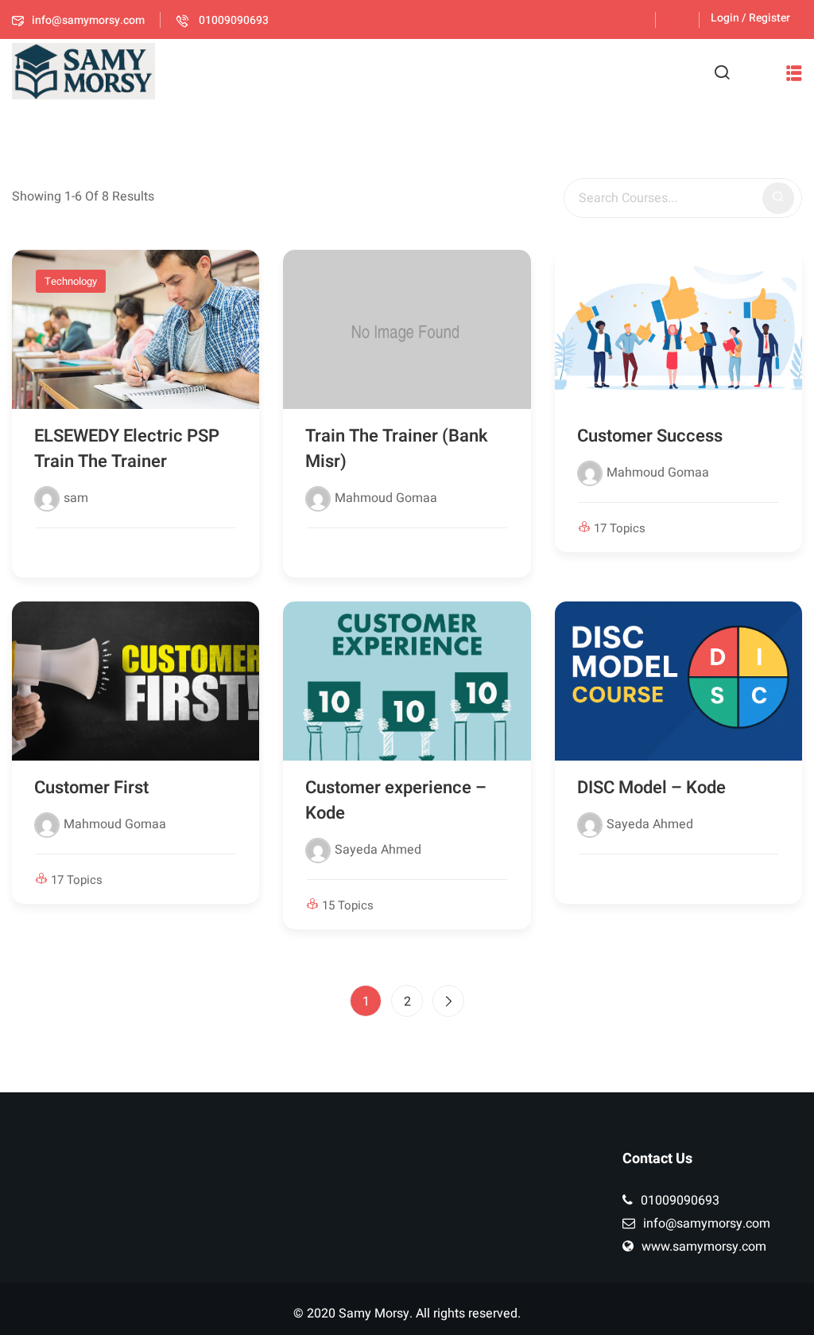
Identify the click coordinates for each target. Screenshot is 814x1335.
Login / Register (750, 18)
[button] (794, 73)
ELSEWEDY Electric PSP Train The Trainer (126, 448)
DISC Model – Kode (651, 787)
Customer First (91, 787)
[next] (448, 1001)
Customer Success (650, 436)
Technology (71, 281)
